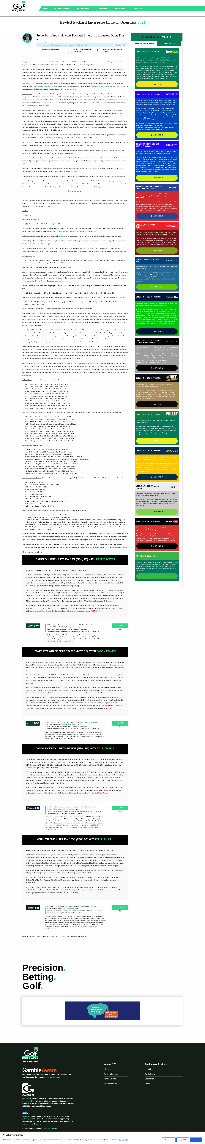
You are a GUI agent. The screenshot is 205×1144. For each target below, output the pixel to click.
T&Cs (120, 629)
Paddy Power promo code (69, 627)
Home (45, 8)
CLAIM (120, 626)
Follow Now (120, 45)
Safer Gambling (110, 1084)
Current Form (51, 231)
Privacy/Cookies (111, 1074)
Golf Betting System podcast (47, 86)
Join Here (73, 89)
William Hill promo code (69, 809)
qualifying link (92, 807)
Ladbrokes (149, 1079)
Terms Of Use (110, 1079)
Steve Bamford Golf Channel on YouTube (108, 86)
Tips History (102, 8)
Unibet (147, 1084)
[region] (102, 1138)
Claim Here (157, 84)
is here (70, 267)
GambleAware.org (53, 1077)
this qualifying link (91, 625)
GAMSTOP (26, 1116)
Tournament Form (64, 231)
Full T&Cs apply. (93, 827)
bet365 (148, 1069)
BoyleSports (150, 1074)
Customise (168, 1140)
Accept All (196, 1140)
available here (63, 236)
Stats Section (120, 8)
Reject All (182, 1140)
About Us (108, 1069)
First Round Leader (77, 231)
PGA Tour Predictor (61, 8)
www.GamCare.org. (50, 829)
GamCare (25, 1098)
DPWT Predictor (83, 8)
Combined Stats (91, 231)
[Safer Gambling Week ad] (102, 1011)
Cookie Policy (123, 1140)
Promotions (138, 8)
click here (122, 478)
